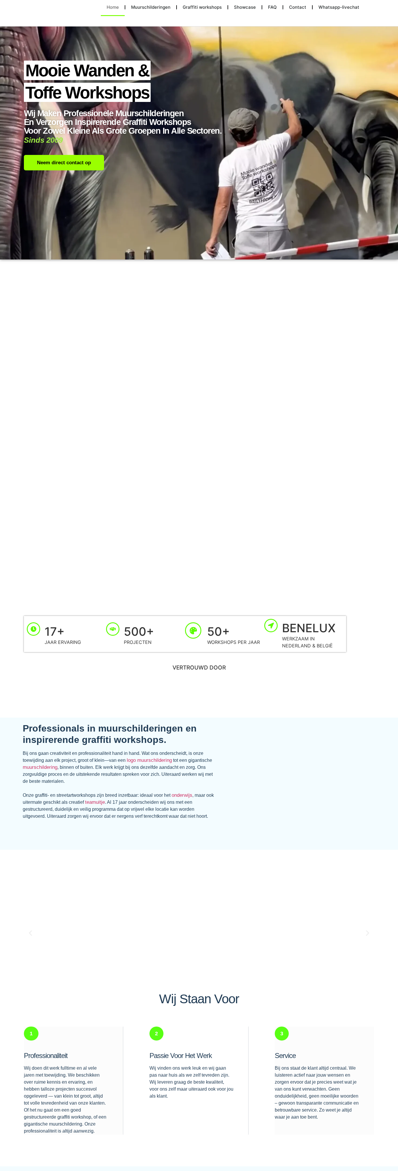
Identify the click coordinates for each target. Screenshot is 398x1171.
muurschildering (40, 767)
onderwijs (182, 795)
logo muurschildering (149, 760)
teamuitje (95, 802)
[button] (30, 933)
